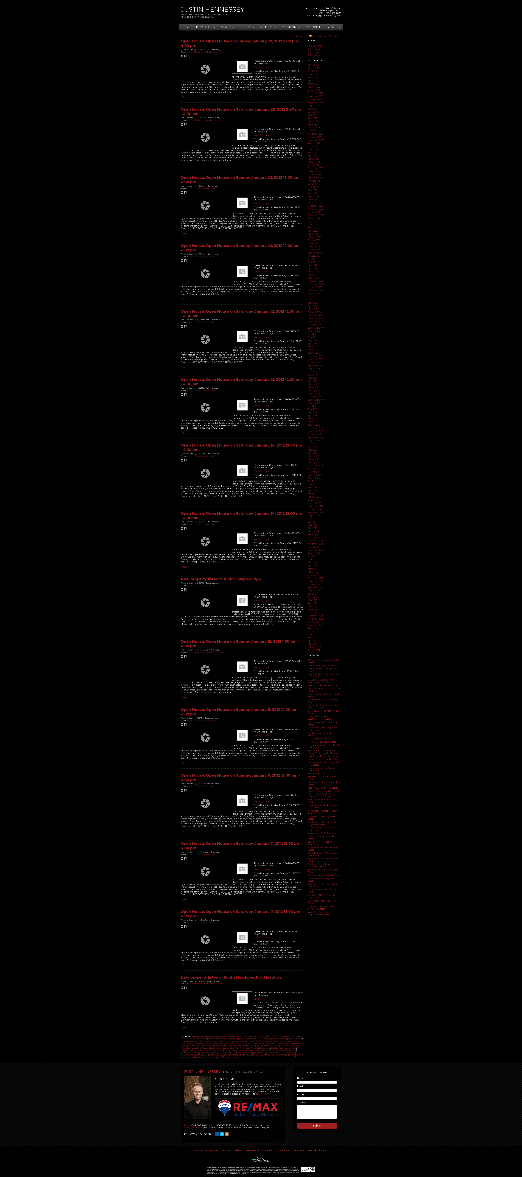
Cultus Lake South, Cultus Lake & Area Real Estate (323, 706)
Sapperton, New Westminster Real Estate (195, 1052)
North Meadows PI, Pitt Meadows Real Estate (224, 1049)
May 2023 (312, 190)
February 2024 (315, 162)
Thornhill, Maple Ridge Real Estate (324, 875)
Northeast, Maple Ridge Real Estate (283, 1049)
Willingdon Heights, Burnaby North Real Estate (321, 907)
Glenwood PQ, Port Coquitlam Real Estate (232, 1042)
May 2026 (312, 77)
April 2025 (312, 118)
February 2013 (314, 572)
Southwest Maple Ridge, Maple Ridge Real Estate (323, 865)
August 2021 (314, 256)
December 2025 (315, 93)
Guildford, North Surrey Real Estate (260, 1042)
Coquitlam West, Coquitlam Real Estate (288, 1038)
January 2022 (314, 240)
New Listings (314, 49)
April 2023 (312, 193)
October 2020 (314, 287)
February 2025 (314, 124)
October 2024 (314, 137)
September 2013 (316, 550)
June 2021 (312, 262)
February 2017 (314, 422)
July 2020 (312, 296)
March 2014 (313, 531)
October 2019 (314, 325)
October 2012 (314, 584)
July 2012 (312, 594)
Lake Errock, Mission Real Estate (323, 756)
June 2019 (313, 337)
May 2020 (312, 303)
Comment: (303, 1102)
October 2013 (314, 547)
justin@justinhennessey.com (327, 15)
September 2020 (316, 290)
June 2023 (313, 187)
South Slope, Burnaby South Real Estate (283, 1052)
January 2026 (314, 90)
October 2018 (314, 362)
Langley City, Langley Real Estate (324, 759)
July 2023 (312, 184)
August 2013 (314, 553)
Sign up (337, 8)
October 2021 (314, 249)
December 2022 (315, 206)
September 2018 (316, 365)
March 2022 (313, 234)
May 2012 (312, 600)
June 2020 (313, 300)
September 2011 (315, 625)
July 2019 (312, 334)
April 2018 (312, 381)
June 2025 (313, 112)
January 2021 (314, 278)
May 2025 (312, 115)
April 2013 (312, 565)
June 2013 (312, 559)
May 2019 (312, 340)
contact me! (262, 1094)
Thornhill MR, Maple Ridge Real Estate (230, 1054)
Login (329, 8)
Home (186, 27)
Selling (238, 1150)
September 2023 (316, 177)
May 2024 (312, 152)
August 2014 (314, 515)
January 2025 (314, 127)
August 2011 (313, 628)
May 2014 (312, 525)
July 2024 (312, 146)
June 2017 (313, 409)
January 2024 (314, 165)
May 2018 (312, 378)
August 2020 (314, 293)
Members (251, 1150)
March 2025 (313, 121)
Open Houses (314, 52)
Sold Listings (314, 55)
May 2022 (312, 228)
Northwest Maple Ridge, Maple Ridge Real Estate (323, 823)
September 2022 (316, 215)
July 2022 (312, 221)
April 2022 (312, 231)
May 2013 (312, 562)
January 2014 (314, 537)
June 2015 (312, 484)
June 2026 (313, 74)
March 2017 (313, 418)
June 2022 (313, 224)
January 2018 (314, 390)
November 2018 (315, 359)
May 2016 (312, 450)
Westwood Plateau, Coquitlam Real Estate (248, 1056)
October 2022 (314, 212)
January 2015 (314, 500)
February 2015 (314, 497)
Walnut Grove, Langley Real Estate (283, 1054)
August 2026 (314, 68)
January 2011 (314, 650)
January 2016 (314, 462)
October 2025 (314, 99)
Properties (212, 1150)
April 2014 (312, 528)
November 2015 (315, 468)
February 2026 (314, 87)
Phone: (300, 1094)
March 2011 (313, 644)
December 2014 (315, 503)
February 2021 (314, 274)
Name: (300, 1078)
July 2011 (312, 631)
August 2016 (314, 440)
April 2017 (312, 415)
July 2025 (312, 109)
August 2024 (314, 143)
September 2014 (316, 512)
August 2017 (314, 403)
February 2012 (314, 609)
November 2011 (315, 619)
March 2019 (313, 346)
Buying (226, 1150)
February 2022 (314, 237)
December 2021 (315, 243)
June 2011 (312, 634)
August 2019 (314, 331)
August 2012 (314, 591)
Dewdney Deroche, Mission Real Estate (261, 1040)
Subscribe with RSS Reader (325, 36)
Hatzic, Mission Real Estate (321, 739)
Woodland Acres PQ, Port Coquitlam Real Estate (320, 913)
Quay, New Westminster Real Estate (283, 1050)
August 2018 (314, 368)
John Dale (298, 1150)
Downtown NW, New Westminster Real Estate (320, 717)
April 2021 (312, 268)
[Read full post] (205, 69)
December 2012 (315, 578)
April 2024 (312, 156)
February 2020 (315, 312)
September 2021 (316, 253)
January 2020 (314, 315)
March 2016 (313, 456)
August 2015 (314, 478)
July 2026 (312, 71)
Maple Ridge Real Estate (320, 773)
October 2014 (314, 509)
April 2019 (312, 343)
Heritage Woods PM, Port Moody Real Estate (211, 1043)
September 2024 (316, 140)
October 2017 (314, 397)
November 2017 (315, 393)
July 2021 (312, 259)
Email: (300, 1086)
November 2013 (315, 544)
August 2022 (314, 218)
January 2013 (314, 575)
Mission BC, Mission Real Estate (323, 788)
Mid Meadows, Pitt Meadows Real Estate (200, 1047)
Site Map (322, 1150)
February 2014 (314, 534)
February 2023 (314, 199)
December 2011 (315, 616)
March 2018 (313, 384)
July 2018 (312, 371)
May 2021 (312, 265)
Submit (317, 1125)
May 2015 (312, 487)
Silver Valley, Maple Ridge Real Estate (224, 1052)
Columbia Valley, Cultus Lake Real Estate (259, 1038)
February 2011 (314, 647)
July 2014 (312, 519)
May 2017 (312, 412)
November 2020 (316, 284)
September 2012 (316, 587)
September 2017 (316, 400)
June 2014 (313, 522)
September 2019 (316, 328)
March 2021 (313, 271)
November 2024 (316, 134)
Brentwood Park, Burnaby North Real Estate (260, 1036)
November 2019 (315, 321)
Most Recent (314, 65)
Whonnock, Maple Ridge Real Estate (277, 1056)
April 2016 (312, 453)
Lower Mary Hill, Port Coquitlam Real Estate (243, 1045)
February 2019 (314, 350)
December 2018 (315, 356)
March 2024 (313, 159)
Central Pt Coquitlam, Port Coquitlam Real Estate (320, 681)
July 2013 (312, 556)
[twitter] (222, 1134)
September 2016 (316, 437)
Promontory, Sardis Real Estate (323, 833)
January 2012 (314, 612)
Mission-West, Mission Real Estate (324, 791)
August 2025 (314, 105)
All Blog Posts (314, 46)
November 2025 (315, 96)
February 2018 (314, 387)
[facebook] (217, 1134)
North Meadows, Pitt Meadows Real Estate (255, 1049)
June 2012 (312, 597)
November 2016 (315, 431)
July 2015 (312, 481)
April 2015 (312, 490)
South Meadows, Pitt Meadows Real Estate (206, 52)
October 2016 (314, 434)
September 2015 (316, 475)
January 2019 (314, 353)
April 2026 (312, 80)
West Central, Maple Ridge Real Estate (219, 1056)
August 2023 (314, 181)
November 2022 (315, 209)
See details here (262, 67)
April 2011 (312, 641)
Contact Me (313, 27)
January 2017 (314, 425)
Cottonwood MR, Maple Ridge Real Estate (195, 1040)
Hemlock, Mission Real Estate (322, 742)
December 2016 (315, 428)
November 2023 (315, 171)
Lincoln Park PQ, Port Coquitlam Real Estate (211, 1045)
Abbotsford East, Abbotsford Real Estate (206, 1036)
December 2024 (316, 131)
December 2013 (315, 540)
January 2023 (314, 202)
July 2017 (312, 406)
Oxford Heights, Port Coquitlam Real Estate (232, 1050)
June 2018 (313, 375)
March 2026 (313, 84)
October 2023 (314, 174)
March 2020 (313, 309)
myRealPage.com (261, 1161)
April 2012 (312, 603)
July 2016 (312, 443)
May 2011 (312, 637)
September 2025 (316, 102)
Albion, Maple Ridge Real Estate (323, 665)
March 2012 (313, 606)
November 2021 (315, 246)
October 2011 (314, 622)
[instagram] (227, 1134)
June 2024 (313, 149)
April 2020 (312, 306)
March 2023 (313, 196)
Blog (310, 1150)
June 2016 (312, 447)
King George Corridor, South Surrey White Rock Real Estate (322, 751)
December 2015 (315, 465)
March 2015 (313, 494)
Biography (266, 1150)
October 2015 (314, 472)
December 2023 (315, 168)
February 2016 (314, 459)
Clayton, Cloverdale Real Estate (323, 685)
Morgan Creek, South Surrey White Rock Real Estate (321, 795)
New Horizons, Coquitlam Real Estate (194, 1049)
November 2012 (315, 581)
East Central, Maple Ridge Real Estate (203, 1042)
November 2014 (315, 506)
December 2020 (316, 281)
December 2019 (315, 318)
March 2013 (313, 569)
